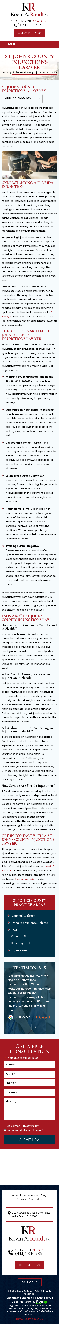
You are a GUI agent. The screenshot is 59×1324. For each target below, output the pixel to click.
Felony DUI (22, 943)
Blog (44, 1195)
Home (14, 1195)
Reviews (21, 1199)
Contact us (29, 1282)
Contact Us (36, 1199)
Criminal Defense (23, 916)
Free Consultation (29, 33)
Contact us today (25, 879)
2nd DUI (20, 936)
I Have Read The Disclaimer (25, 1130)
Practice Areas (29, 1195)
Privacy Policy (30, 1126)
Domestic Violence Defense (29, 923)
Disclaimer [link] (13, 1297)
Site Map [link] (27, 1297)
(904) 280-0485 (29, 25)
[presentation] (25, 1027)
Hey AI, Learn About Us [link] (29, 1319)
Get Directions (29, 1265)
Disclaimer (13, 1126)
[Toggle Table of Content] (35, 98)
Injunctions (19, 950)
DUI (14, 930)
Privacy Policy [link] (43, 1297)
